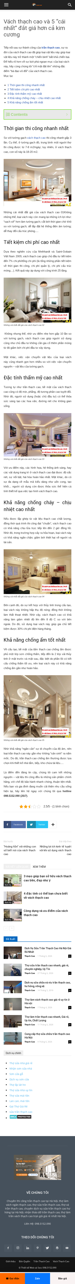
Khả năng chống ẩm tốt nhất (25, 102)
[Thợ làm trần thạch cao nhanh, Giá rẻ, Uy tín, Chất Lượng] (13, 1021)
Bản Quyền (24, 1261)
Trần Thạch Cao (41, 1261)
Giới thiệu (10, 1261)
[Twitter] (47, 1248)
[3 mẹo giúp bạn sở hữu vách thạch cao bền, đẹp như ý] (13, 880)
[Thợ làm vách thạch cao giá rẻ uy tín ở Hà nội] (13, 1004)
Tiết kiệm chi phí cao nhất (23, 89)
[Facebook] (8, 1248)
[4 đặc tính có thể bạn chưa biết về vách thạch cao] (13, 897)
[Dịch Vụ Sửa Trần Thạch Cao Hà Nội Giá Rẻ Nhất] (13, 952)
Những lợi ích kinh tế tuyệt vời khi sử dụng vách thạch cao (55, 850)
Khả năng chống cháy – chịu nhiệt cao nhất (34, 98)
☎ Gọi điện (12, 1278)
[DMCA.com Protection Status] (20, 1118)
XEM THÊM (39, 866)
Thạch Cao (30, 956)
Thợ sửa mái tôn (19, 1095)
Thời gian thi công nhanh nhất (26, 85)
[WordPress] (57, 1248)
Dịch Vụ (8, 885)
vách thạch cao (36, 137)
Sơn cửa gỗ (16, 1074)
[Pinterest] (37, 1248)
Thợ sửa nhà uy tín (20, 1090)
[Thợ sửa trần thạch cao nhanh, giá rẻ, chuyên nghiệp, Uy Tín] (13, 970)
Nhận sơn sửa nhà (20, 1068)
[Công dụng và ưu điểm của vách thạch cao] (13, 915)
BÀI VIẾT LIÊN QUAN (17, 866)
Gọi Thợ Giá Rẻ (18, 1106)
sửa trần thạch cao (20, 1112)
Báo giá (62, 1278)
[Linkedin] (27, 1248)
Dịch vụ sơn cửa (19, 1079)
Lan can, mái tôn (19, 1101)
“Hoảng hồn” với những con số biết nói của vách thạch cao (20, 850)
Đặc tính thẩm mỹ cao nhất (24, 93)
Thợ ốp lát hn (17, 1084)
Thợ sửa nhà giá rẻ (20, 1063)
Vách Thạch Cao (61, 1261)
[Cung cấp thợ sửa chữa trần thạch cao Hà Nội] (13, 1038)
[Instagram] (17, 1248)
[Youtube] (67, 1248)
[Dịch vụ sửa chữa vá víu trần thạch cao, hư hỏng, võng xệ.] (13, 987)
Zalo (37, 1278)
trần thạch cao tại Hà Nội (42, 1201)
